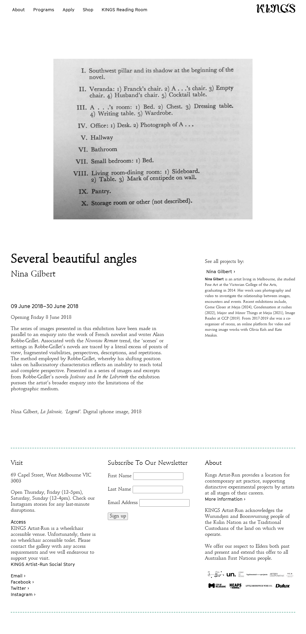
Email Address (123, 502)
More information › (225, 499)
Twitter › (20, 588)
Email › (18, 575)
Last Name (119, 489)
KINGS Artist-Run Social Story (43, 564)
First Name (119, 476)
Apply (68, 9)
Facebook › (22, 582)
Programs (43, 9)
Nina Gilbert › (220, 271)
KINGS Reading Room (124, 9)
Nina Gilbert (33, 274)
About (18, 9)
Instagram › (23, 594)
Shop (88, 9)
